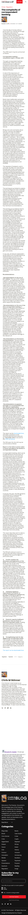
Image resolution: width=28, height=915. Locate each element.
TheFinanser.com (7, 687)
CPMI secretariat (10, 439)
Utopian (19, 913)
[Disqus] (14, 728)
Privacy (17, 900)
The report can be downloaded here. (13, 650)
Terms (13, 900)
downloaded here (19, 433)
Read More (5, 822)
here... (24, 705)
